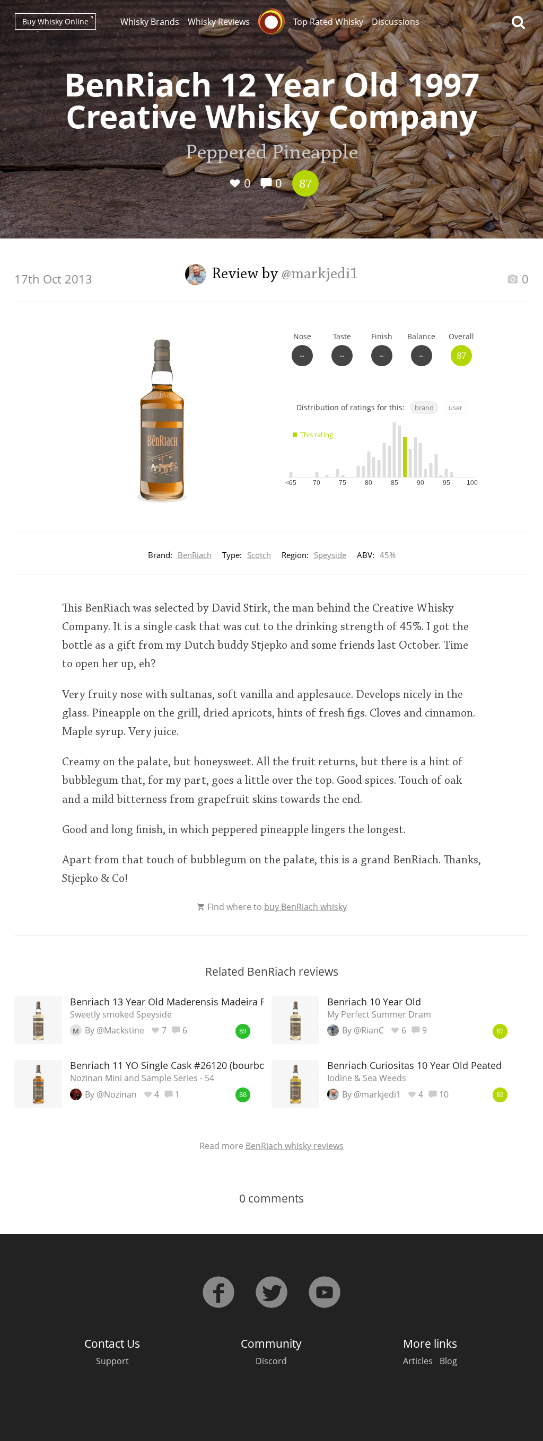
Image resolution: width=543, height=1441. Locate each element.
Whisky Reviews (219, 22)
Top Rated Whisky (328, 22)
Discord (271, 1361)
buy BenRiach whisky (305, 907)
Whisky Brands (149, 22)
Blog (448, 1361)
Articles (418, 1361)
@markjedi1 (320, 274)
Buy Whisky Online (55, 21)
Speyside (330, 555)
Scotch (259, 555)
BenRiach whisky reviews (295, 1146)
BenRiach (195, 555)
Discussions (395, 22)
